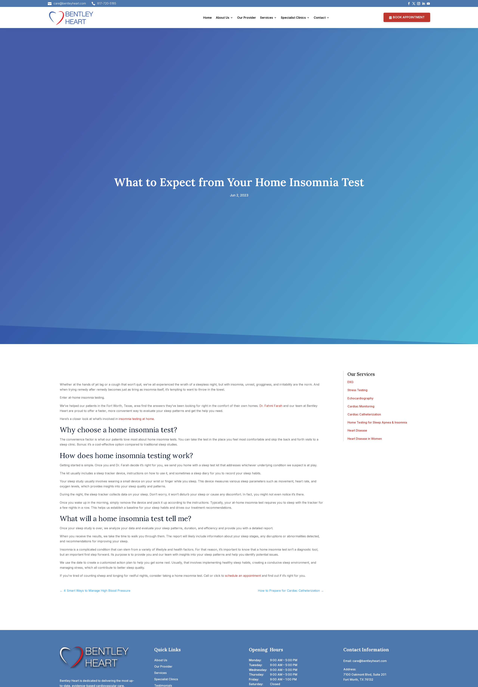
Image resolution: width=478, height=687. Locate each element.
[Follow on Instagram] (419, 4)
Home (207, 17)
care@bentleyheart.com (70, 3)
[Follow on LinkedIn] (423, 4)
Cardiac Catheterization (364, 414)
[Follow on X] (414, 4)
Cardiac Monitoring (360, 406)
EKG (350, 382)
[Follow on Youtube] (428, 4)
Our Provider (246, 17)
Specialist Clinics (293, 17)
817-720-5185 (106, 3)
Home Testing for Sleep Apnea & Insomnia (377, 422)
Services (266, 17)
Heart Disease (357, 430)
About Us (222, 17)
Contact (320, 17)
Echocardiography (360, 398)
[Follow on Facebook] (409, 4)
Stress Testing (357, 390)
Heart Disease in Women (364, 438)
